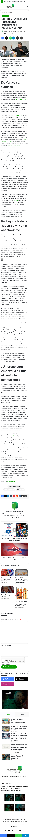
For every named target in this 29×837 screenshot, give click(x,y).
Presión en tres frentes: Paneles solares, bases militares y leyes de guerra (18, 721)
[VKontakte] (20, 496)
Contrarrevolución (14, 486)
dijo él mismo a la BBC (21, 99)
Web (2, 652)
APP (13, 786)
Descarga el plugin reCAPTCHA (6, 664)
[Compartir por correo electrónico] (22, 496)
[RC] (10, 6)
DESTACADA (9, 12)
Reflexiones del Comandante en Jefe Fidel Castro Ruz (14, 689)
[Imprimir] (25, 496)
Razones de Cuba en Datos (7, 788)
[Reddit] (17, 496)
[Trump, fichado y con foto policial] (7, 589)
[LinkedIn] (8, 496)
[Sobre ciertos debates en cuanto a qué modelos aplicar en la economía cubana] (21, 593)
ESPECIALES (5, 16)
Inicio (4, 12)
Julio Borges (19, 115)
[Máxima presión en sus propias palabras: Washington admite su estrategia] (6, 729)
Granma (3, 786)
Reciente (7, 714)
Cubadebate (8, 786)
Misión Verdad (11, 481)
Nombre (3, 639)
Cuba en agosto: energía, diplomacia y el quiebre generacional (17, 756)
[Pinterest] (14, 496)
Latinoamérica (9, 490)
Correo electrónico (6, 645)
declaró (16, 200)
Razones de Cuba (5, 776)
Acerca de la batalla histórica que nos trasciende (6, 579)
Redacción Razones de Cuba (10, 31)
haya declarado (10, 436)
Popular (22, 714)
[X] (5, 496)
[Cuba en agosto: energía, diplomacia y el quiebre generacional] (6, 757)
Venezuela (21, 490)
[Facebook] (2, 496)
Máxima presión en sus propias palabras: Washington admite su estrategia (19, 728)
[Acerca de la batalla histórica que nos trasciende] (7, 572)
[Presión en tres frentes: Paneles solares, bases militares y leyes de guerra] (6, 721)
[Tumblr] (11, 496)
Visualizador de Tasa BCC (21, 786)
